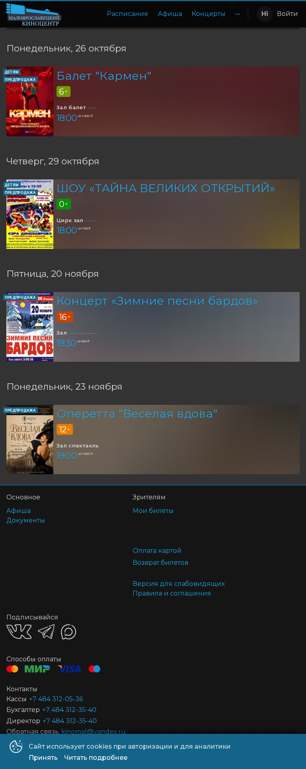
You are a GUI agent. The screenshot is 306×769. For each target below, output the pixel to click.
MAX (68, 631)
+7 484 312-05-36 (56, 699)
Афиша (170, 14)
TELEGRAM (46, 631)
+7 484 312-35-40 (69, 710)
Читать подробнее (96, 757)
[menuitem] (127, 14)
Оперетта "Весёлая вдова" (137, 413)
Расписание (127, 14)
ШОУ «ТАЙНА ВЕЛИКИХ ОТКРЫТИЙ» (166, 188)
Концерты (209, 14)
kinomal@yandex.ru (93, 731)
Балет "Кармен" (104, 76)
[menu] (156, 14)
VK (18, 631)
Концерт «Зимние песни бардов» (157, 301)
